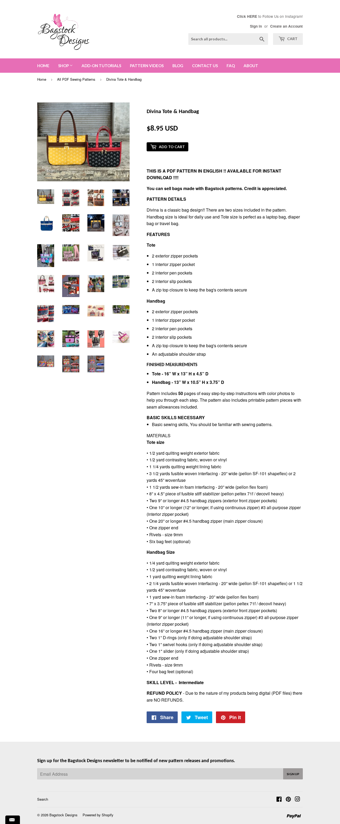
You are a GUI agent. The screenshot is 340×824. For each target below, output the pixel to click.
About (251, 65)
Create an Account (286, 26)
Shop (64, 65)
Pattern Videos (147, 65)
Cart (292, 38)
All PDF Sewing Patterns (76, 79)
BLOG (177, 65)
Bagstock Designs (63, 814)
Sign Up (293, 774)
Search (42, 799)
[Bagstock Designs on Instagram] (297, 799)
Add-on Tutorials (101, 65)
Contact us (205, 65)
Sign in (256, 26)
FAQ (231, 65)
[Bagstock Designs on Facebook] (279, 799)
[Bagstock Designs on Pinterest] (288, 799)
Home (43, 65)
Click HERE (247, 16)
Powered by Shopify (98, 814)
